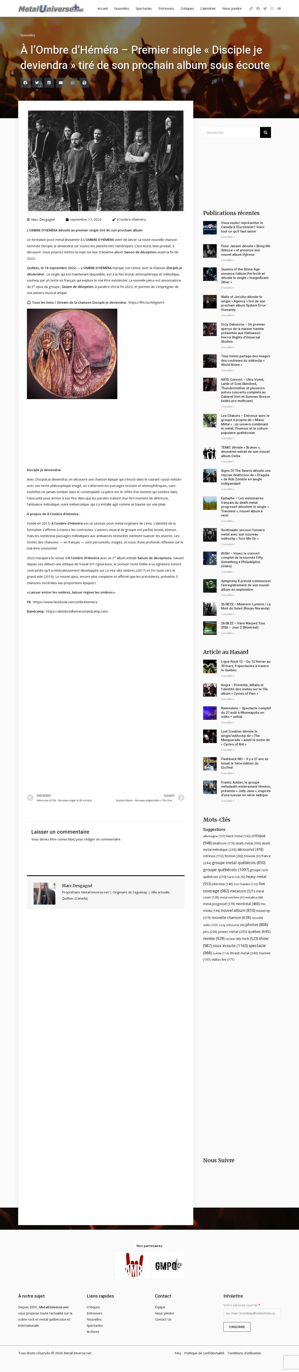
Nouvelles (121, 8)
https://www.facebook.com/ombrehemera (65, 602)
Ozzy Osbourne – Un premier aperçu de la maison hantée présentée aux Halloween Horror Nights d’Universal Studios (243, 333)
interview (222, 884)
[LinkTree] (251, 8)
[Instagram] (272, 8)
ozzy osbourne (231, 925)
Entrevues (166, 8)
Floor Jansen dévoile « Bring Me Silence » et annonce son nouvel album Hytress (245, 250)
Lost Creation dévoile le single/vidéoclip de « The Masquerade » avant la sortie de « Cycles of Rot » (245, 738)
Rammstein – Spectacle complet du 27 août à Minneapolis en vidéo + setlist (246, 712)
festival (234, 856)
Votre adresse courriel (241, 1305)
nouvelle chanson (231, 917)
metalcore (242, 891)
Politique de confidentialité (204, 1353)
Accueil (103, 8)
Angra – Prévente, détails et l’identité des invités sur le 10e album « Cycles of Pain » (244, 689)
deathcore (224, 843)
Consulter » (228, 237)
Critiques (187, 8)
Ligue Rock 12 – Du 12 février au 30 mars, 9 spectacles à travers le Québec (246, 666)
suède (221, 953)
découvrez (250, 849)
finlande (252, 856)
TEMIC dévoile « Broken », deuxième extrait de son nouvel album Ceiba (245, 451)
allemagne (214, 836)
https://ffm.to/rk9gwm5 (146, 302)
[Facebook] (258, 8)
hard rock (236, 877)
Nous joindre (232, 8)
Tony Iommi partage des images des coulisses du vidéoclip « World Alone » (245, 360)
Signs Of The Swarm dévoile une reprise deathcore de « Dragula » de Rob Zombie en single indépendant (246, 477)
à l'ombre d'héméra (131, 219)
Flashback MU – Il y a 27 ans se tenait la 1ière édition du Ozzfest (244, 763)
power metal (232, 931)
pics (210, 931)
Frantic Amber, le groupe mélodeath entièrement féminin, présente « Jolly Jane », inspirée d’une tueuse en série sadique (246, 789)
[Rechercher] (265, 132)
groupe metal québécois (239, 862)
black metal (238, 836)
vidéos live (222, 959)
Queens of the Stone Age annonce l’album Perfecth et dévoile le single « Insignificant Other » (245, 276)
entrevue (213, 856)
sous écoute (230, 945)
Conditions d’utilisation (244, 1353)
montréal (248, 903)
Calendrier (208, 8)
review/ (233, 939)
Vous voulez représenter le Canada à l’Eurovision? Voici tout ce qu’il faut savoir (242, 227)
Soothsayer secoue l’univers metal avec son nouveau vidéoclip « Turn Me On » (243, 534)
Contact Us (163, 1319)
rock (250, 938)
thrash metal (244, 953)
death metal (248, 843)
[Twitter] (265, 8)
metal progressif (219, 904)
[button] (25, 83)
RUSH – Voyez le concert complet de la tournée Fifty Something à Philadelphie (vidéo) (242, 560)
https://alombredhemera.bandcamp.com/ (77, 611)
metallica (254, 897)
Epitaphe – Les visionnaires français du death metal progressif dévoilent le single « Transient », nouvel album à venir (245, 507)
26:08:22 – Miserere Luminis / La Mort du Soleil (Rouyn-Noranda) (246, 606)
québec (259, 931)
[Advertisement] (106, 737)
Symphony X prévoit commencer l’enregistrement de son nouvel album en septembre (246, 585)
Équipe (160, 1307)
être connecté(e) (62, 839)
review (214, 938)
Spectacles (144, 8)
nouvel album (238, 910)
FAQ (178, 1353)
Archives (93, 1331)
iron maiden (246, 884)
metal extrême (232, 897)
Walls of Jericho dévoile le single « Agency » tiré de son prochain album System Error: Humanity (244, 303)
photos (256, 924)
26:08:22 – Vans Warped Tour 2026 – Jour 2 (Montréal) (243, 625)
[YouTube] (279, 8)
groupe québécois (226, 869)
